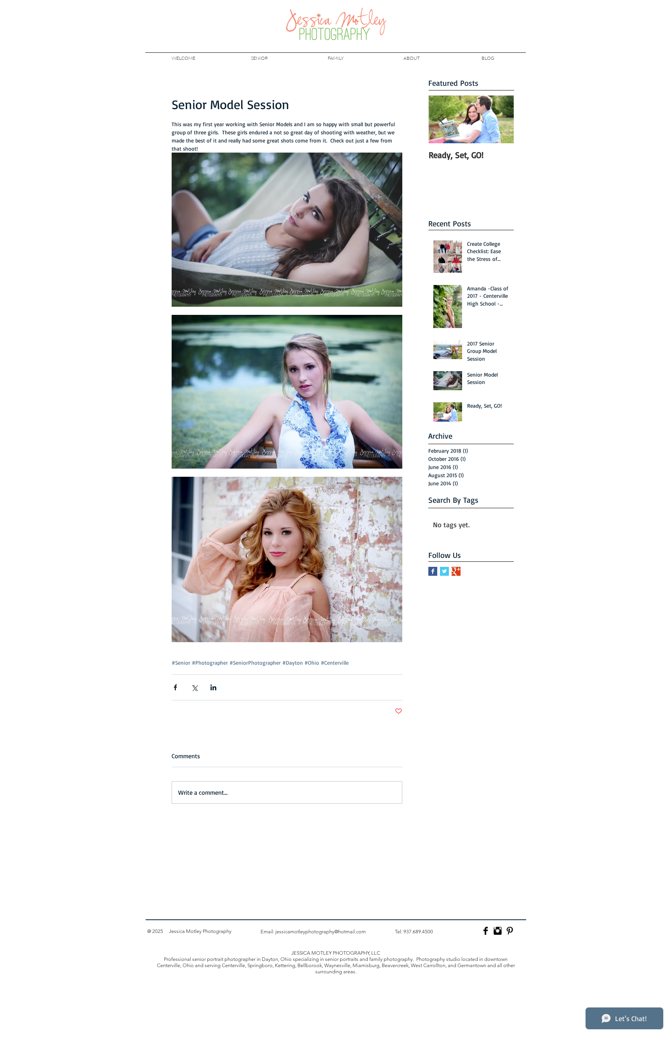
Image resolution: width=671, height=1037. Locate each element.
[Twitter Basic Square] (444, 571)
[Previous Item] (440, 119)
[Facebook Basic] (486, 931)
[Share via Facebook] (175, 687)
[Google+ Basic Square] (456, 571)
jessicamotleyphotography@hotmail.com (320, 932)
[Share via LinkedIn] (213, 687)
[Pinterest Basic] (510, 931)
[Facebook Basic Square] (432, 571)
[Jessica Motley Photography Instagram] (498, 931)
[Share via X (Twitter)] (194, 687)
